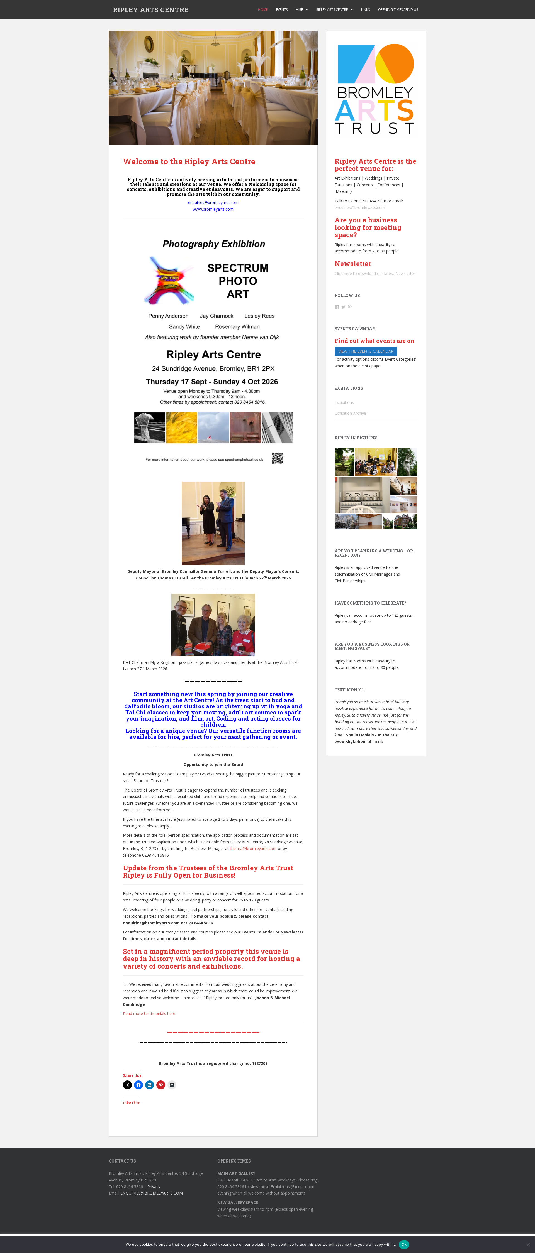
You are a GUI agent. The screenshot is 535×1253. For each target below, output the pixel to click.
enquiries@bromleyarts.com (360, 207)
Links (365, 9)
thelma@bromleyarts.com (253, 848)
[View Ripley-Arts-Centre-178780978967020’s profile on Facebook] (337, 307)
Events (282, 9)
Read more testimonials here (149, 1013)
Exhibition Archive (350, 413)
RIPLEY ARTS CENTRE (151, 9)
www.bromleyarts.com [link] (213, 209)
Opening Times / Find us (398, 9)
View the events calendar (365, 351)
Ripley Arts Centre (332, 9)
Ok (404, 1244)
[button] (344, 462)
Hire (299, 9)
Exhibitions (344, 402)
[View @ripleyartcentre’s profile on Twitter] (343, 307)
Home (263, 9)
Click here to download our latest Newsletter (375, 273)
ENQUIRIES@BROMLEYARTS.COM (151, 1193)
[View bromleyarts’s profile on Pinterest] (349, 307)
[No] (528, 1244)
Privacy (153, 1186)
